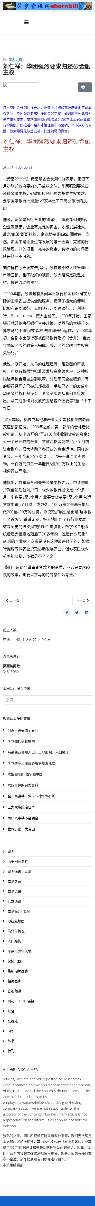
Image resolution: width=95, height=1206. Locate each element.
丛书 (10, 1040)
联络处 (12, 1021)
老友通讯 (14, 901)
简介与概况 (16, 931)
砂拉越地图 (16, 921)
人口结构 (14, 941)
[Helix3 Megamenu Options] (26, 22)
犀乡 (10, 851)
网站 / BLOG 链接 (20, 1001)
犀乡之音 (15, 59)
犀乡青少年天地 (19, 951)
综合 (10, 1011)
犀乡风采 (14, 891)
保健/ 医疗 (15, 961)
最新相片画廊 (17, 971)
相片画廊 (14, 981)
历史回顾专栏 (17, 861)
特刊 (10, 1050)
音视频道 (14, 991)
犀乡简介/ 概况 (18, 911)
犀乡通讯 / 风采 (19, 871)
